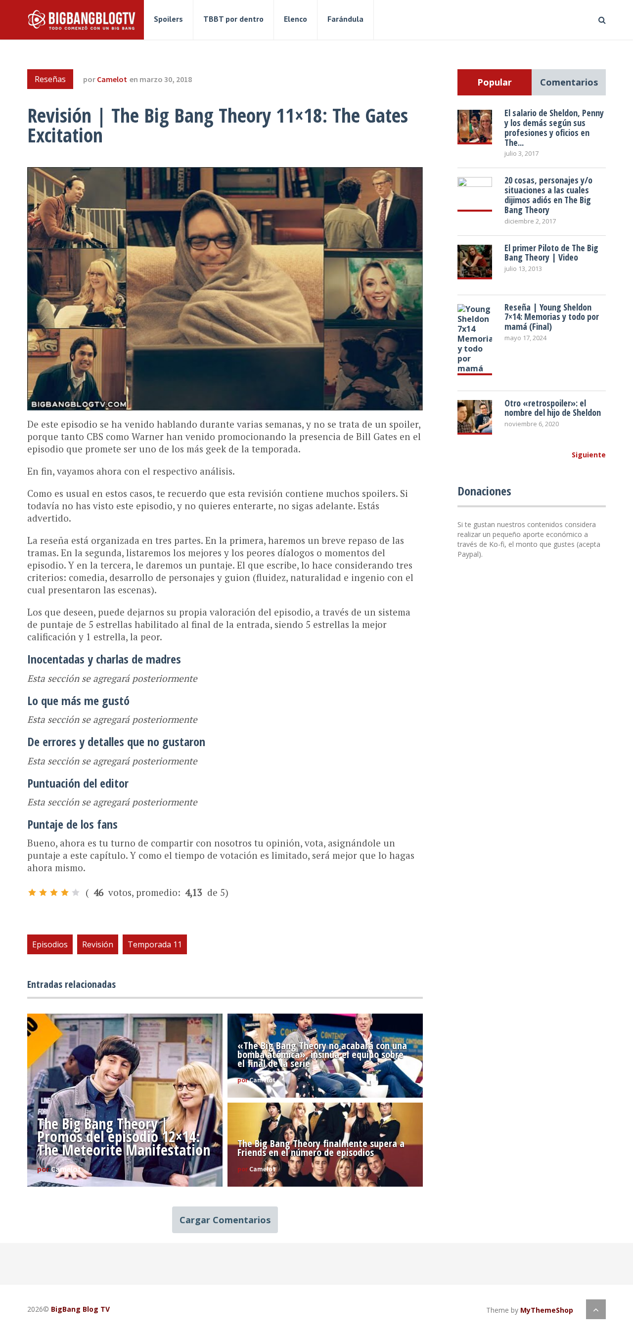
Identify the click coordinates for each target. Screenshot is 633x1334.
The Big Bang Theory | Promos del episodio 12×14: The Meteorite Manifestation (123, 1136)
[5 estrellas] (76, 892)
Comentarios (569, 82)
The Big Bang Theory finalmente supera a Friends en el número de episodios (321, 1148)
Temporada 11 (155, 944)
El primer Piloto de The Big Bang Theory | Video (551, 253)
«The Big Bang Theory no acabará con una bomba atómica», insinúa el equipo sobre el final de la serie (322, 1054)
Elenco (295, 19)
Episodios (50, 944)
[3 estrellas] (54, 892)
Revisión (97, 944)
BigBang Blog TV (80, 1309)
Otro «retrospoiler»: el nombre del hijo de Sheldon (552, 408)
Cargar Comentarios (225, 1220)
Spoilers (168, 19)
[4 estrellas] (65, 892)
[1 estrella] (32, 892)
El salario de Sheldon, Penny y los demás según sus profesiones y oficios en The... (554, 127)
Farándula (345, 19)
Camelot (112, 79)
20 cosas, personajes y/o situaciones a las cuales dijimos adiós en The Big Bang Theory (548, 194)
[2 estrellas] (43, 892)
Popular (494, 82)
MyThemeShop (546, 1310)
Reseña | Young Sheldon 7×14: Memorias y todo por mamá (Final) (551, 317)
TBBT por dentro (233, 19)
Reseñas (50, 79)
